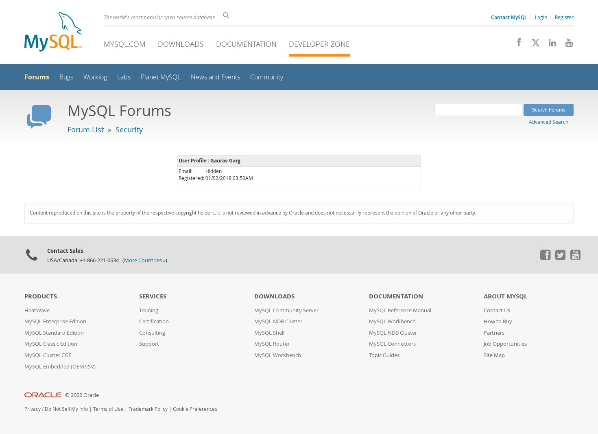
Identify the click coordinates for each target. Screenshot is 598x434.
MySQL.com (125, 44)
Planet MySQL (161, 77)
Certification (154, 321)
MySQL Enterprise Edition (55, 321)
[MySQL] (53, 32)
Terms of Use (108, 409)
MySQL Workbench (277, 355)
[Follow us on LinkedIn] (549, 44)
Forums (36, 76)
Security (129, 129)
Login (541, 17)
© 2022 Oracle (82, 395)
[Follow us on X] (532, 44)
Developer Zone (319, 44)
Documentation (246, 44)
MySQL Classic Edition (50, 343)
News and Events (215, 77)
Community (266, 77)
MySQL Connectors (392, 343)
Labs (124, 77)
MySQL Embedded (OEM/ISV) (60, 366)
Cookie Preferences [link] (195, 409)
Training (148, 310)
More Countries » (145, 260)
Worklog (95, 77)
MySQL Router (272, 343)
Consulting (152, 332)
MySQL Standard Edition (54, 332)
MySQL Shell (269, 332)
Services (152, 296)
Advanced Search (548, 121)
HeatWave (37, 310)
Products (40, 296)
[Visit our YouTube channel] (566, 44)
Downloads (181, 44)
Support (149, 343)
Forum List (86, 129)
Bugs (66, 77)
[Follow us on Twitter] (560, 258)
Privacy (32, 409)
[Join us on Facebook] (516, 44)
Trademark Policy (148, 409)
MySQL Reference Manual (400, 310)
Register (564, 17)
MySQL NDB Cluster (278, 321)
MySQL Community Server (286, 310)
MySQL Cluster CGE (47, 355)
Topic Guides (384, 355)
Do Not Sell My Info (66, 409)
